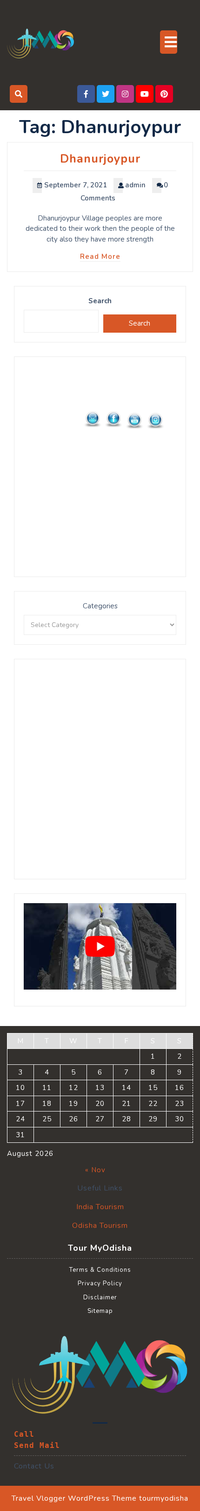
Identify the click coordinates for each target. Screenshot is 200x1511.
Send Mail (37, 1445)
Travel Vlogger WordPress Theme (74, 1498)
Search (100, 301)
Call (24, 1434)
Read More (100, 256)
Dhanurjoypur (100, 159)
